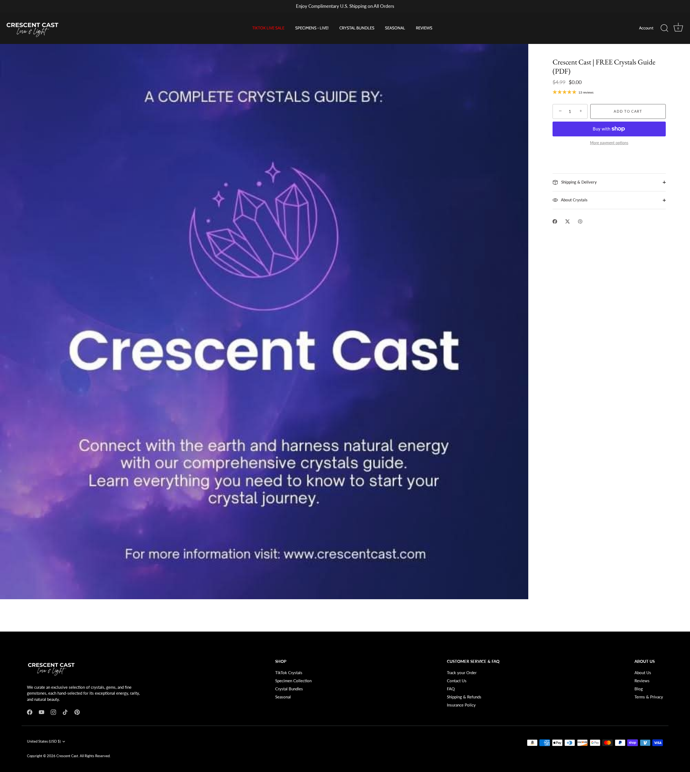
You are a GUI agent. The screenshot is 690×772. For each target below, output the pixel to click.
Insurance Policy (461, 704)
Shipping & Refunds (464, 696)
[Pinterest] (77, 711)
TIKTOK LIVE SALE (268, 27)
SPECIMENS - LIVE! (312, 27)
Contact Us (457, 680)
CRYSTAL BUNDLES (356, 27)
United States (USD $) (44, 741)
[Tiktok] (65, 711)
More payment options (609, 143)
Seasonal (283, 696)
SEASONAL (395, 27)
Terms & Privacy (648, 696)
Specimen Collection (293, 680)
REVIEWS (424, 27)
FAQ (451, 688)
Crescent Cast (67, 756)
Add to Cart (628, 111)
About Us (642, 672)
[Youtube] (41, 711)
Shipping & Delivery (578, 182)
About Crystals (574, 199)
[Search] (664, 28)
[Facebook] (29, 711)
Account (646, 27)
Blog (638, 688)
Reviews (642, 680)
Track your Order (462, 672)
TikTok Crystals (288, 672)
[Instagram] (53, 711)
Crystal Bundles (289, 688)
